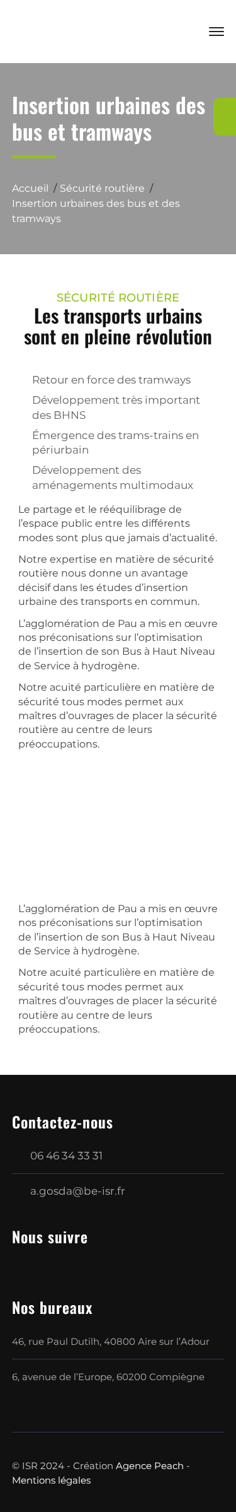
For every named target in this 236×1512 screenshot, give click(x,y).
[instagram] (71, 1263)
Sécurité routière (102, 188)
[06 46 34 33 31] (224, 117)
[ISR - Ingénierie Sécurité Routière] (87, 30)
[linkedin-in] (46, 1263)
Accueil (30, 188)
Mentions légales (51, 1480)
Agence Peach (150, 1466)
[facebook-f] (21, 1263)
